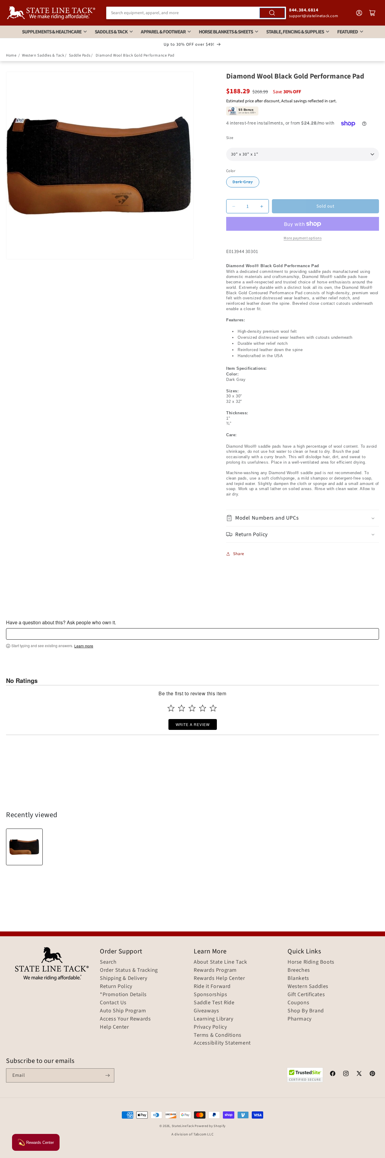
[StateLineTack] (51, 12)
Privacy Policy (210, 1027)
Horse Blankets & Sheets (226, 32)
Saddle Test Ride (214, 1002)
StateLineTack (183, 1126)
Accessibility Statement (222, 1043)
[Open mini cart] (372, 13)
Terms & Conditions (218, 1035)
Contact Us (113, 1002)
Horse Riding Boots (311, 962)
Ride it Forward (212, 986)
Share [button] (238, 554)
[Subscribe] (107, 1075)
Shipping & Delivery (123, 978)
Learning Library (213, 1019)
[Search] (272, 13)
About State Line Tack (220, 962)
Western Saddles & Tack (43, 55)
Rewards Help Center (219, 978)
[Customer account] (359, 13)
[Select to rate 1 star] (171, 708)
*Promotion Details (123, 994)
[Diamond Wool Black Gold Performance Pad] (24, 847)
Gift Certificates (306, 994)
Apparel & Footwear (163, 32)
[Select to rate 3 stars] (192, 708)
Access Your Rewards (125, 1019)
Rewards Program (215, 970)
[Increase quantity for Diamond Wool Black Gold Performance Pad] (261, 206)
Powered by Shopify (210, 1126)
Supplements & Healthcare (52, 32)
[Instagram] (346, 1074)
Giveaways (206, 1010)
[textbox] (192, 634)
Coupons (298, 1002)
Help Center (114, 1027)
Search (108, 962)
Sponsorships (210, 994)
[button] (302, 518)
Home (11, 55)
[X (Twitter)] (359, 1074)
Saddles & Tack (111, 32)
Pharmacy (300, 1019)
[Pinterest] (372, 1074)
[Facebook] (332, 1074)
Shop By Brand (306, 1010)
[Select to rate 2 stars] (181, 708)
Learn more (83, 646)
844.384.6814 (303, 10)
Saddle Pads (80, 55)
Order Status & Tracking (129, 970)
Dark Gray (243, 182)
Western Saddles (308, 986)
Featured (347, 32)
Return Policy (116, 986)
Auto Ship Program (123, 1010)
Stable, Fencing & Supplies (295, 32)
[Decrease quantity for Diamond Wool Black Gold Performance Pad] (233, 206)
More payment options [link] (303, 238)
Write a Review (193, 724)
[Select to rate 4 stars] (202, 708)
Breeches (299, 970)
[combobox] (196, 13)
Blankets (298, 978)
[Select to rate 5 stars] (213, 708)
